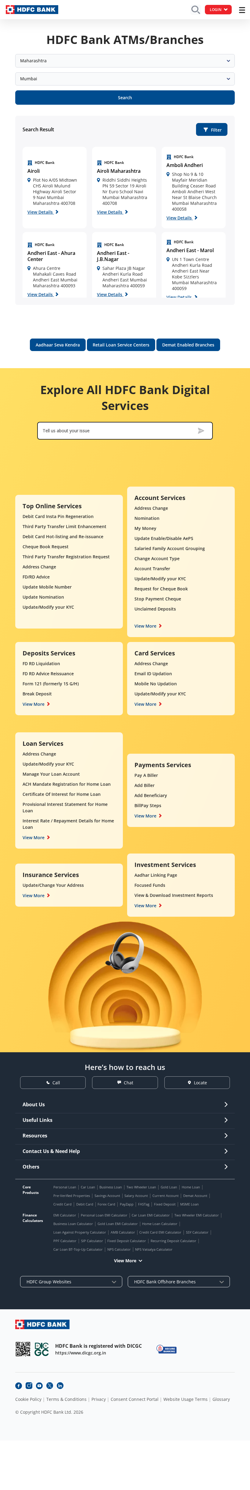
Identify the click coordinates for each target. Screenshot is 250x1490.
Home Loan (191, 1187)
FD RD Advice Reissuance (48, 673)
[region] (55, 187)
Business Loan (110, 1187)
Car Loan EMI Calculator (151, 1215)
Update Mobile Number (47, 587)
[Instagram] (29, 1385)
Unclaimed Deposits (155, 609)
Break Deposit (37, 694)
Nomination (146, 518)
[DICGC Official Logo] (41, 1349)
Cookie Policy (28, 1399)
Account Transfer (152, 568)
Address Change (39, 567)
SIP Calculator (92, 1240)
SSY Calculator (197, 1232)
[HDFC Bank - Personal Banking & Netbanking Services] (42, 1324)
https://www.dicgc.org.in (80, 1353)
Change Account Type (157, 558)
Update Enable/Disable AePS (163, 538)
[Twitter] (49, 1385)
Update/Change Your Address (53, 885)
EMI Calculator (64, 1215)
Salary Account (136, 1195)
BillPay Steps (147, 805)
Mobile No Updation (155, 684)
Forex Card (106, 1204)
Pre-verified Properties (71, 1195)
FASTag (143, 1204)
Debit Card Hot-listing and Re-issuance (63, 536)
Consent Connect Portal (135, 1399)
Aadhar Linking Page (155, 875)
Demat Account (195, 1195)
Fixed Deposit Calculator (126, 1240)
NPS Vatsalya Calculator (154, 1249)
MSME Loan (189, 1204)
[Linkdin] (60, 1385)
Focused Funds (149, 885)
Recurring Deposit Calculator (173, 1240)
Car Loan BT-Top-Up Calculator (78, 1249)
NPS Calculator (119, 1249)
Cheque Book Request (46, 546)
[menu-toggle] (242, 10)
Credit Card (62, 1204)
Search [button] (125, 97)
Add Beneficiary (150, 795)
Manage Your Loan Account (51, 774)
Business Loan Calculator (73, 1223)
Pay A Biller (146, 775)
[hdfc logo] (32, 9)
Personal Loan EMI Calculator (104, 1215)
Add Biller (144, 785)
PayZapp (127, 1204)
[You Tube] (39, 1385)
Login (215, 9)
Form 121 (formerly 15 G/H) (51, 684)
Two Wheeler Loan (141, 1187)
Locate (200, 1083)
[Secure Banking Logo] (166, 1349)
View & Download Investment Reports (173, 895)
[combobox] (125, 60)
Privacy (98, 1399)
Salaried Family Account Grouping (169, 548)
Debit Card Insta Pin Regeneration (58, 516)
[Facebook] (18, 1385)
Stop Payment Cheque (157, 599)
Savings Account (107, 1195)
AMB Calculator (123, 1232)
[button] (211, 129)
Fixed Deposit (165, 1204)
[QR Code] (22, 1349)
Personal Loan (64, 1187)
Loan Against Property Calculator (79, 1232)
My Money (145, 528)
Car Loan (88, 1187)
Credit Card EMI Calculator (160, 1232)
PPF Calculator (65, 1240)
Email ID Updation (153, 673)
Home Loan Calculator (159, 1223)
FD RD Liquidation (41, 663)
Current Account (165, 1195)
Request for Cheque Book (161, 589)
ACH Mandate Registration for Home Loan (67, 784)
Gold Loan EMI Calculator (118, 1223)
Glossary (221, 1399)
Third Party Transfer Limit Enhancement (64, 526)
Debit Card (84, 1204)
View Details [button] (40, 212)
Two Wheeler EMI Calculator (196, 1215)
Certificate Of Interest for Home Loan (62, 794)
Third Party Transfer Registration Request (66, 557)
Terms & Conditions (66, 1399)
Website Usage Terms (185, 1399)
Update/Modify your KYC (48, 607)
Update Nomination (43, 597)
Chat (128, 1083)
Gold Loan (169, 1187)
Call (56, 1083)
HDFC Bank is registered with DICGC (98, 1346)
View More (145, 626)
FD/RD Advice (36, 577)
